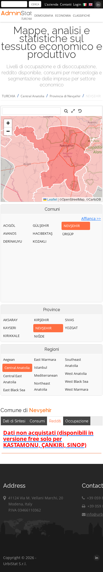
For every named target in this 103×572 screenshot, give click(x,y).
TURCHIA (8, 96)
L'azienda (51, 4)
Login (77, 4)
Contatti (66, 4)
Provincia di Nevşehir (65, 96)
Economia (63, 15)
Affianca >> (91, 218)
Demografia (43, 15)
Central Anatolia (32, 96)
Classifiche (81, 15)
